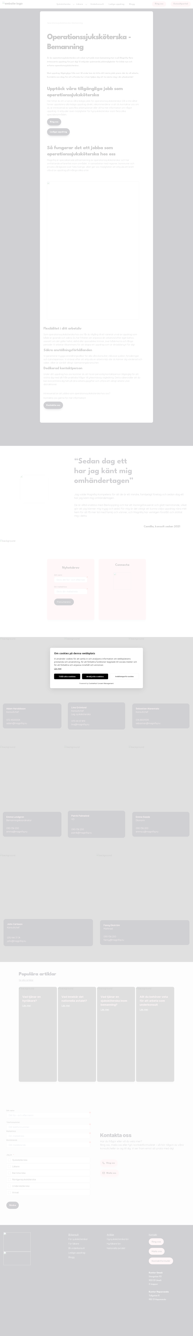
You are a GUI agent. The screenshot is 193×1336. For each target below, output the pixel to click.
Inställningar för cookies (124, 676)
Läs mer (58, 668)
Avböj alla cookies (95, 676)
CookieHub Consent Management (101, 683)
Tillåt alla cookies (67, 676)
